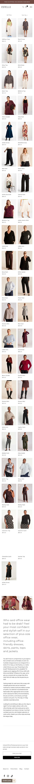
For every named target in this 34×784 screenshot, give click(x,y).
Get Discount (17, 399)
